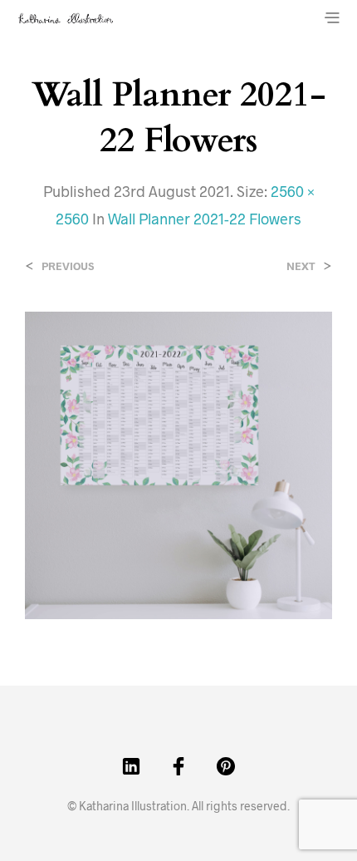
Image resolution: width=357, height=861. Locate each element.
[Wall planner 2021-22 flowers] (178, 463)
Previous (68, 266)
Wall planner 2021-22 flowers (204, 218)
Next (300, 266)
